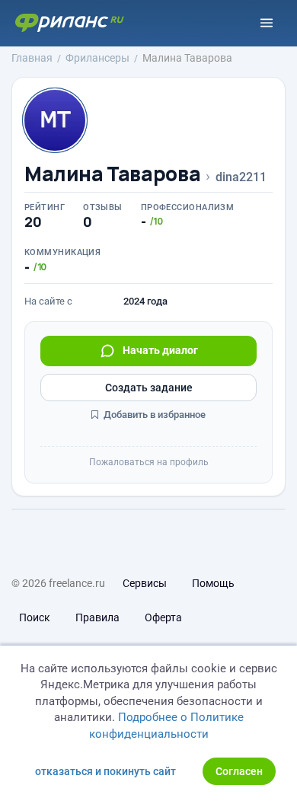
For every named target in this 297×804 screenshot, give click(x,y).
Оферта (163, 617)
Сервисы (145, 583)
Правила (97, 617)
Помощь (213, 583)
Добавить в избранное (153, 414)
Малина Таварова (112, 174)
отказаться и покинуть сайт (105, 771)
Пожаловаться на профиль (149, 462)
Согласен (239, 771)
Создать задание (149, 387)
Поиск (34, 617)
